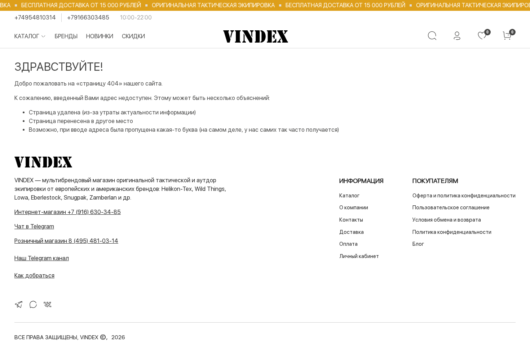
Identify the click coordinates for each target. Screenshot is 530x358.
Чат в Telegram (34, 226)
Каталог (26, 36)
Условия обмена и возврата (446, 220)
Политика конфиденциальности (451, 232)
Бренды (66, 36)
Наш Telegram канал (41, 258)
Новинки (99, 36)
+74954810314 (35, 17)
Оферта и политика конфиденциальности (464, 195)
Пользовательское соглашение (451, 207)
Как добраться (34, 275)
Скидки (133, 36)
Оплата (348, 244)
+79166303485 (88, 17)
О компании (353, 207)
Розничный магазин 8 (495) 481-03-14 (66, 240)
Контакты (351, 220)
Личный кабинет (359, 256)
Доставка (351, 232)
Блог (418, 244)
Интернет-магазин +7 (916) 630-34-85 (67, 212)
